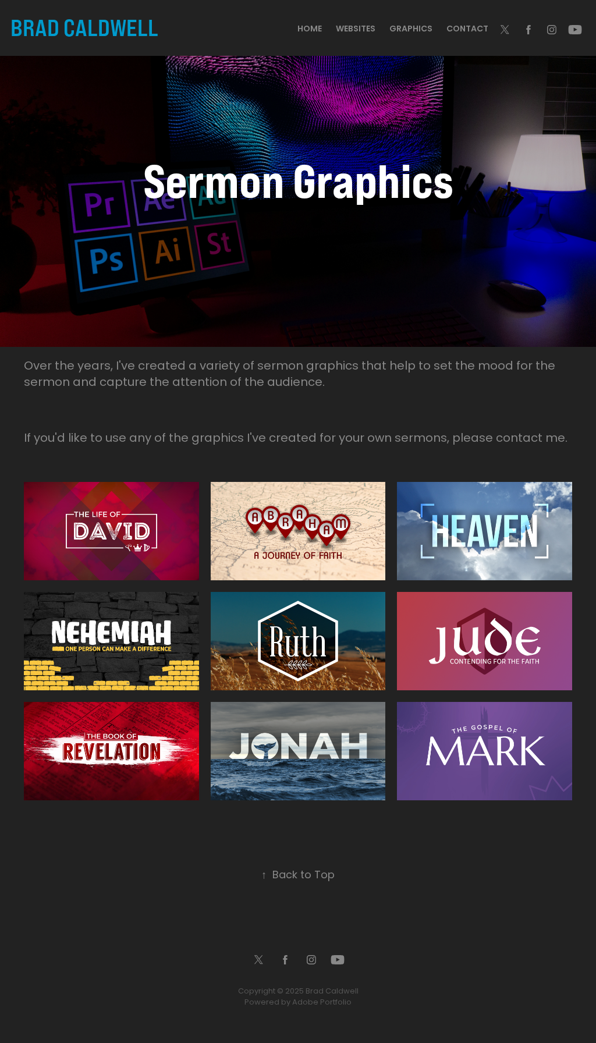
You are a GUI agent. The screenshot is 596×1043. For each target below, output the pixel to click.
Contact (467, 29)
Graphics (410, 29)
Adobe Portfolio (322, 1002)
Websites (355, 29)
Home (309, 29)
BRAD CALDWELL (84, 27)
